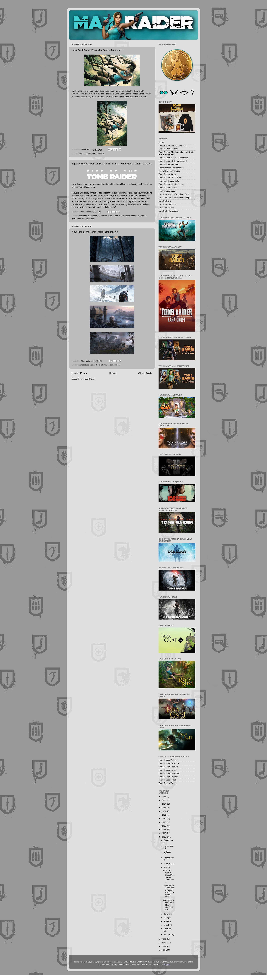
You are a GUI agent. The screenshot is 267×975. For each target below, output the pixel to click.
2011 (164, 950)
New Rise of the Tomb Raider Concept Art (95, 232)
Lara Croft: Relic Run (168, 204)
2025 (164, 800)
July (166, 867)
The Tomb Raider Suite (169, 181)
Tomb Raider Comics (168, 188)
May (166, 918)
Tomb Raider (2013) (167, 174)
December (168, 840)
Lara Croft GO (165, 201)
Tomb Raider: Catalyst (168, 149)
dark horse (90, 153)
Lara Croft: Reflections (168, 211)
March (167, 925)
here (145, 97)
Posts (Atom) (89, 379)
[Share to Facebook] (117, 149)
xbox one (90, 219)
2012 (164, 947)
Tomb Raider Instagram (169, 773)
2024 (164, 804)
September (169, 858)
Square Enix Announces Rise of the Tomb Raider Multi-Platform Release (112, 163)
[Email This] (109, 149)
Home (112, 373)
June (166, 914)
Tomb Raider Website (168, 760)
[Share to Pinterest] (119, 149)
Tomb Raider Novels (167, 191)
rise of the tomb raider (108, 216)
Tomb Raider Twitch (167, 783)
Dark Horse (77, 91)
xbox (74, 219)
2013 (164, 943)
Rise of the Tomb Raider (169, 171)
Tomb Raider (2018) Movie (170, 178)
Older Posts (145, 373)
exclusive (83, 216)
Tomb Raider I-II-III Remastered (173, 161)
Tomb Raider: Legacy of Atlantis (172, 145)
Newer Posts (79, 373)
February (168, 929)
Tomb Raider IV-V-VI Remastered (173, 158)
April (166, 921)
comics (82, 153)
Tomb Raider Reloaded (169, 164)
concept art (84, 365)
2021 (164, 815)
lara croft (100, 153)
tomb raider (130, 216)
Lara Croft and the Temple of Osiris (174, 194)
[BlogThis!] (112, 149)
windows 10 (142, 216)
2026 (164, 797)
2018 (164, 826)
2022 (164, 811)
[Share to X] (114, 149)
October (167, 852)
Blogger (166, 964)
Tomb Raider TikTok (167, 780)
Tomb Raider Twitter (167, 770)
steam (121, 216)
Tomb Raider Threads (168, 777)
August (167, 864)
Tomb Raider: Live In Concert (171, 184)
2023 (164, 808)
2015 (164, 837)
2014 (164, 939)
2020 (164, 819)
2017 (164, 829)
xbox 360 (81, 219)
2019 (164, 822)
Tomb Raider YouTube (168, 767)
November (168, 846)
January (167, 935)
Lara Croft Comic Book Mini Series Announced (97, 50)
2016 (164, 833)
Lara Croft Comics (167, 208)
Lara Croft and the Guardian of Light (175, 198)
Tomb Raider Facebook (169, 763)
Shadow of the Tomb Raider (171, 168)
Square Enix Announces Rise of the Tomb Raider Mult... (168, 891)
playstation (92, 216)
